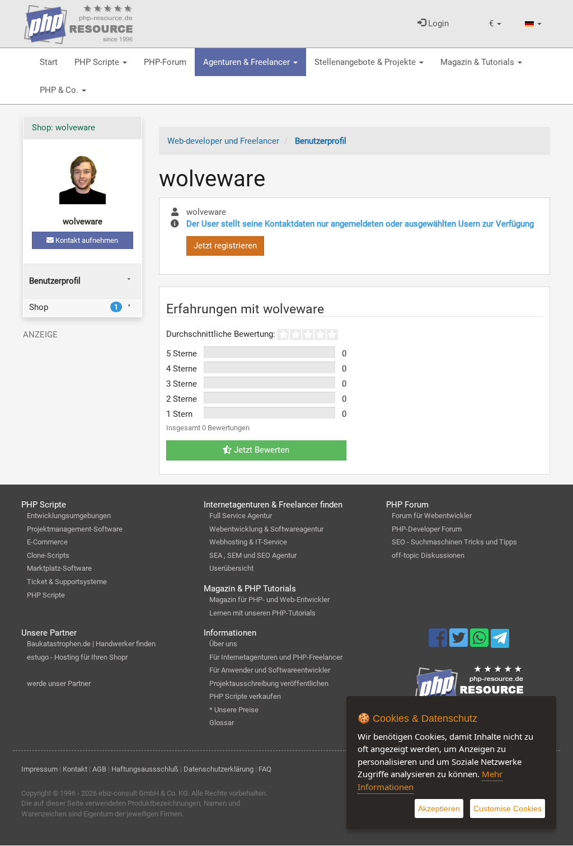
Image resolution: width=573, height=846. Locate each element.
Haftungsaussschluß (145, 769)
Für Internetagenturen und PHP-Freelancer (275, 657)
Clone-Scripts (48, 555)
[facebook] (439, 643)
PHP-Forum (165, 62)
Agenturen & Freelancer (247, 62)
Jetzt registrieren (225, 246)
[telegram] (500, 641)
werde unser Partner (59, 683)
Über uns (223, 644)
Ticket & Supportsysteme (67, 581)
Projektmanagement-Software (75, 529)
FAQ (265, 769)
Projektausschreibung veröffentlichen (268, 683)
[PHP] (78, 22)
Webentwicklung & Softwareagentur (266, 529)
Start (49, 62)
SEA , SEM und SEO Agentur (253, 555)
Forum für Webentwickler (432, 515)
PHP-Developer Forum (427, 529)
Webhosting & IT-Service (248, 542)
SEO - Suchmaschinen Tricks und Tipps (454, 542)
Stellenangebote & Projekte (366, 62)
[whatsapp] (480, 643)
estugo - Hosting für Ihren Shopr (77, 657)
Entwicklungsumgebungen (69, 515)
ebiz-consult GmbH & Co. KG (143, 793)
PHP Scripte (97, 62)
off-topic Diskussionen (428, 555)
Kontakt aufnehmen (86, 240)
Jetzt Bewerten (260, 450)
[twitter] (459, 643)
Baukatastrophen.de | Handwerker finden (91, 644)
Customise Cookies (507, 808)
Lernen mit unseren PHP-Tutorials (262, 613)
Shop (73, 307)
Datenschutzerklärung (218, 769)
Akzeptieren (439, 808)
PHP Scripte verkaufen (245, 696)
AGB (99, 769)
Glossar (221, 722)
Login (437, 23)
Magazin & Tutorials (478, 62)
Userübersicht (231, 568)
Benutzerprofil (55, 281)
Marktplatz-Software (59, 568)
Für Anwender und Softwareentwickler (269, 670)
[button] (495, 24)
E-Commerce (47, 542)
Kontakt (75, 769)
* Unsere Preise (234, 710)
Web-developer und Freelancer (223, 141)
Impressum (39, 769)
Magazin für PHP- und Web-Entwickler (269, 599)
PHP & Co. (60, 90)
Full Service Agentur (240, 515)
